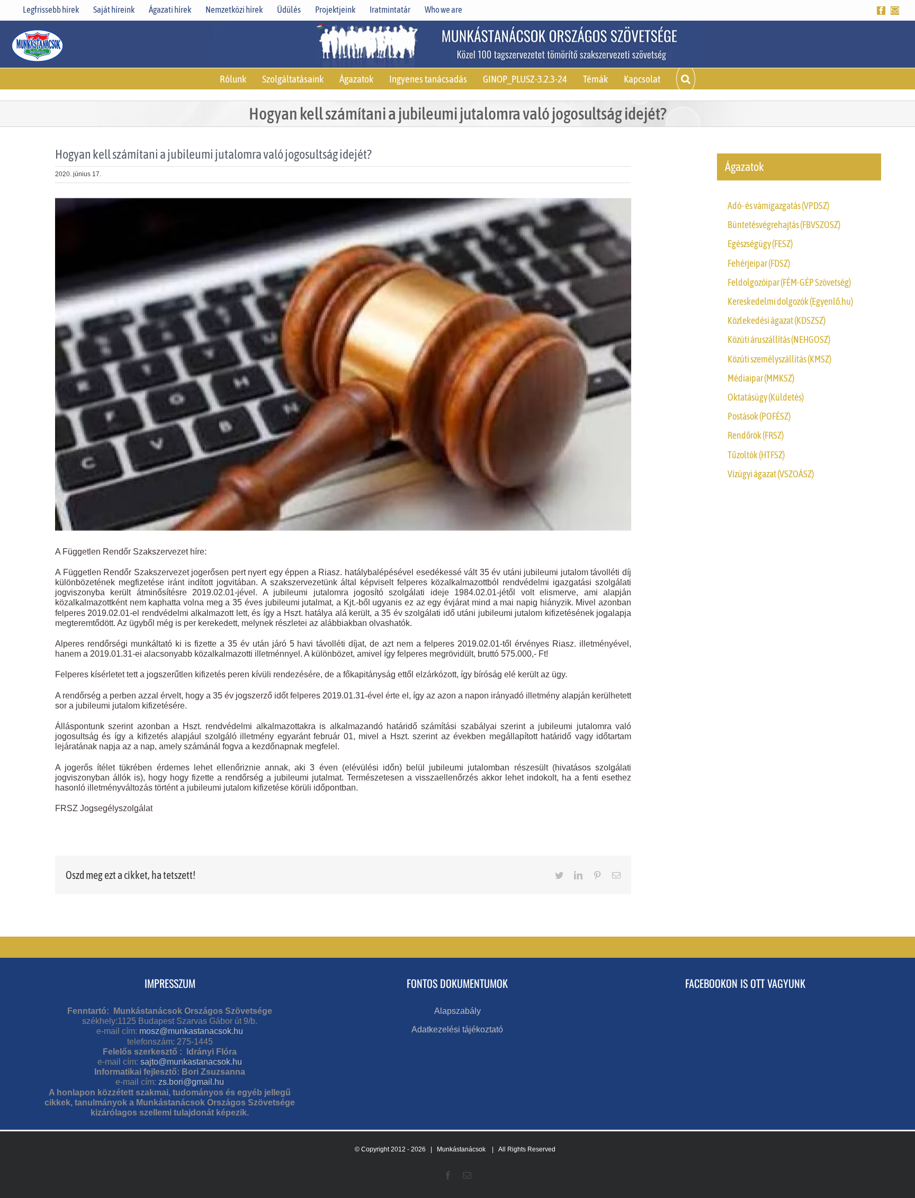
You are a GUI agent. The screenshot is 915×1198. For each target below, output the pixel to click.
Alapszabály (457, 1010)
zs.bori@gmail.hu (191, 1081)
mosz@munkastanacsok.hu (191, 1031)
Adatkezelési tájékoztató (457, 1029)
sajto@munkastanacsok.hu (191, 1061)
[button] (685, 78)
